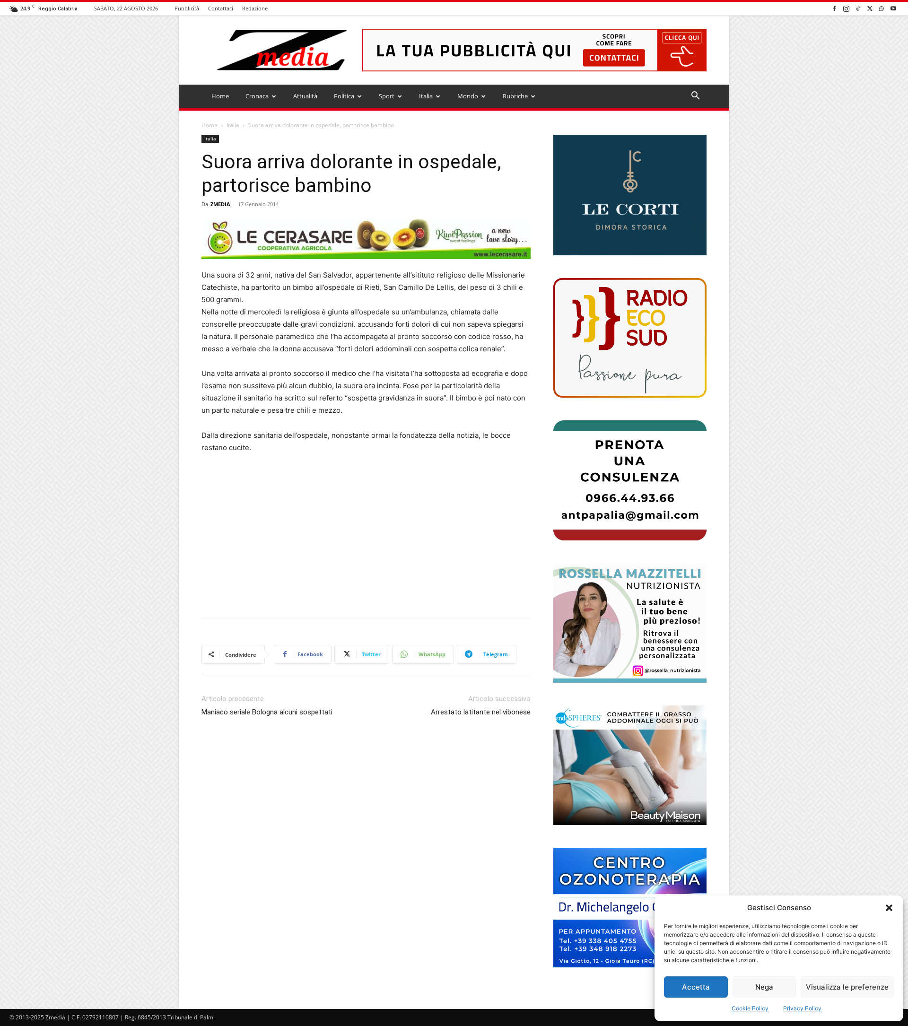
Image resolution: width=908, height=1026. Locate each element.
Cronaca (257, 96)
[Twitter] (869, 8)
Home (220, 96)
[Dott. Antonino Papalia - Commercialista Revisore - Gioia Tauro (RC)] (630, 480)
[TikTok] (858, 8)
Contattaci (220, 8)
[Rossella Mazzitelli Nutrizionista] (630, 623)
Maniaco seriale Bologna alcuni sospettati (266, 712)
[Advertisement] (366, 532)
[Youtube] (893, 8)
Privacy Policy (802, 1008)
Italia (426, 96)
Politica (344, 96)
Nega (764, 987)
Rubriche (515, 96)
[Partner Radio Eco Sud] (630, 338)
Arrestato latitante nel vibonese (481, 712)
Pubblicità (187, 8)
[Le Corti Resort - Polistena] (630, 195)
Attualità (305, 96)
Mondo (467, 96)
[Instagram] (846, 8)
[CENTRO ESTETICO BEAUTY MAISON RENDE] (630, 765)
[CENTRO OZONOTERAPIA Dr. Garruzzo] (630, 907)
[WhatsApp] (881, 8)
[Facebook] (834, 8)
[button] (889, 908)
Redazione (255, 8)
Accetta (696, 987)
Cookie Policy (750, 1008)
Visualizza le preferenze (847, 987)
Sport (386, 96)
